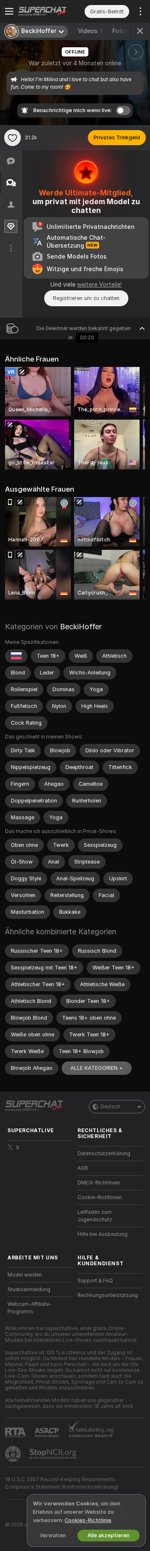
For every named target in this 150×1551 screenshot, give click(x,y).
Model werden (25, 1275)
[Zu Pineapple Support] (13, 1454)
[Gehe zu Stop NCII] (53, 1454)
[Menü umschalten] (9, 11)
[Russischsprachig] (16, 656)
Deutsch (110, 1107)
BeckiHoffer (81, 626)
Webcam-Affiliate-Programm (30, 1308)
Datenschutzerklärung (104, 1153)
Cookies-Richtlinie (88, 1520)
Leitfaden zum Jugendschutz (95, 1216)
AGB (83, 1168)
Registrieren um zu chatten (86, 298)
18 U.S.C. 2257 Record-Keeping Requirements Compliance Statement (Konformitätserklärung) (61, 1483)
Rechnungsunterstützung (108, 1295)
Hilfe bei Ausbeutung (103, 1234)
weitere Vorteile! (99, 284)
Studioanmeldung (29, 1289)
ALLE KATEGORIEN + (96, 1068)
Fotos (125, 31)
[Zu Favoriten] (12, 137)
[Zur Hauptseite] (46, 11)
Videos (90, 31)
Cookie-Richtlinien (100, 1197)
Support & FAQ (95, 1281)
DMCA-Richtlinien (99, 1183)
